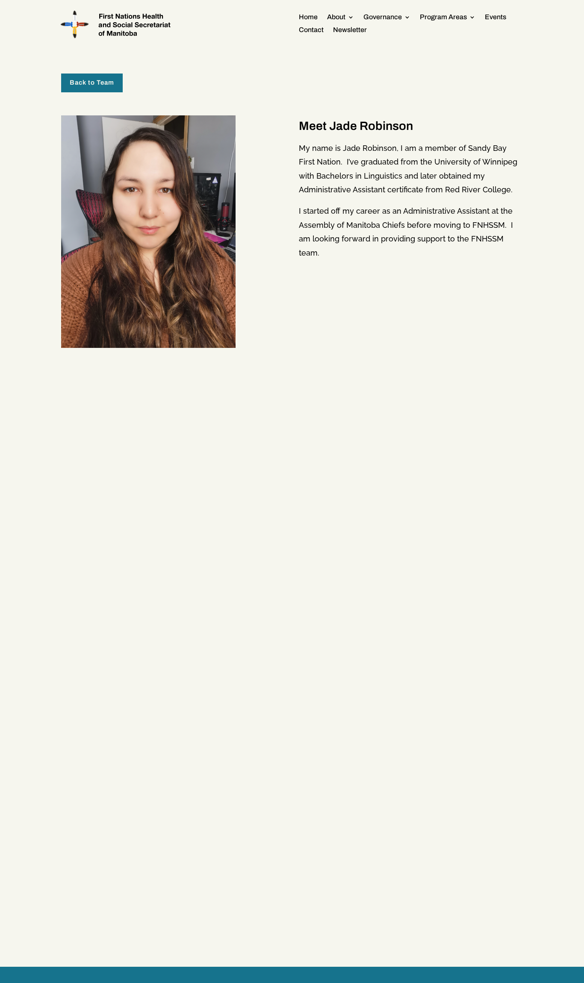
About (336, 17)
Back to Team (92, 82)
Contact (311, 30)
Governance (382, 17)
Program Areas (443, 17)
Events (495, 17)
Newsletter (350, 30)
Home (308, 17)
